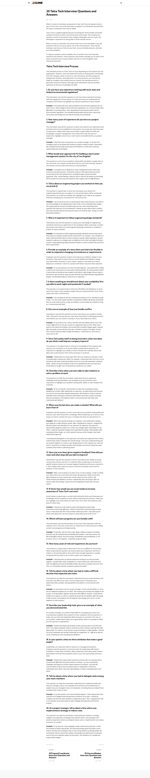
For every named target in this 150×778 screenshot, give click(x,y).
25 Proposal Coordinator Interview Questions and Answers (59, 755)
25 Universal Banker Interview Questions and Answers (90, 755)
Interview (51, 749)
